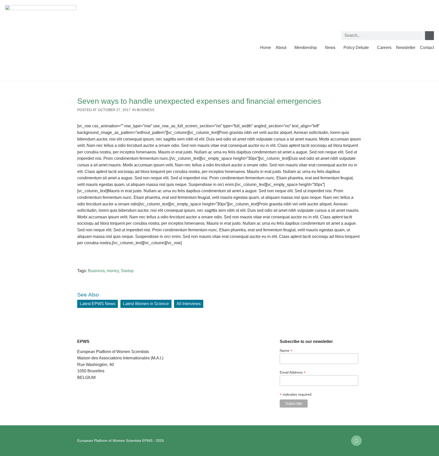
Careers (384, 47)
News (330, 47)
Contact (427, 47)
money (113, 271)
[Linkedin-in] (356, 440)
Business (145, 110)
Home (265, 47)
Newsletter (405, 47)
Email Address (293, 372)
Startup (127, 271)
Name (286, 350)
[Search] (429, 35)
